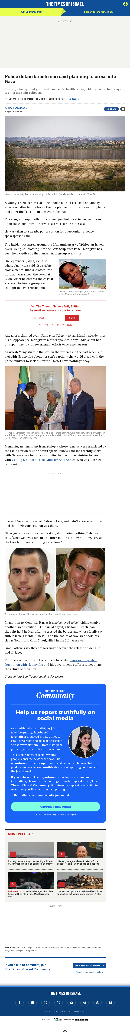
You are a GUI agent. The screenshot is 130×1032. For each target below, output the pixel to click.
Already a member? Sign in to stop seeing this (55, 814)
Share (113, 109)
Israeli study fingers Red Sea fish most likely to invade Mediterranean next (30, 894)
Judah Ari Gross (16, 108)
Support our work (55, 806)
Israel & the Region (25, 947)
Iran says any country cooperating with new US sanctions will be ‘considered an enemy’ (30, 862)
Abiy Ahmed (31, 950)
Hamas (76, 947)
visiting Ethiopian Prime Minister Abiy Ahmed (44, 460)
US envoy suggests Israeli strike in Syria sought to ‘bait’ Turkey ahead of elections (78, 862)
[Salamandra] (81, 1020)
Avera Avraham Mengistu (47, 947)
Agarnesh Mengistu (15, 950)
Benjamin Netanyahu (91, 947)
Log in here (98, 972)
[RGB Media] (58, 1019)
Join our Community (31, 12)
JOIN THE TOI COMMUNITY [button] (89, 965)
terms (69, 325)
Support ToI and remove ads (99, 12)
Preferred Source (70, 99)
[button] (125, 4)
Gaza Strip (66, 947)
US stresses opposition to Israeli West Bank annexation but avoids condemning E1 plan (79, 892)
